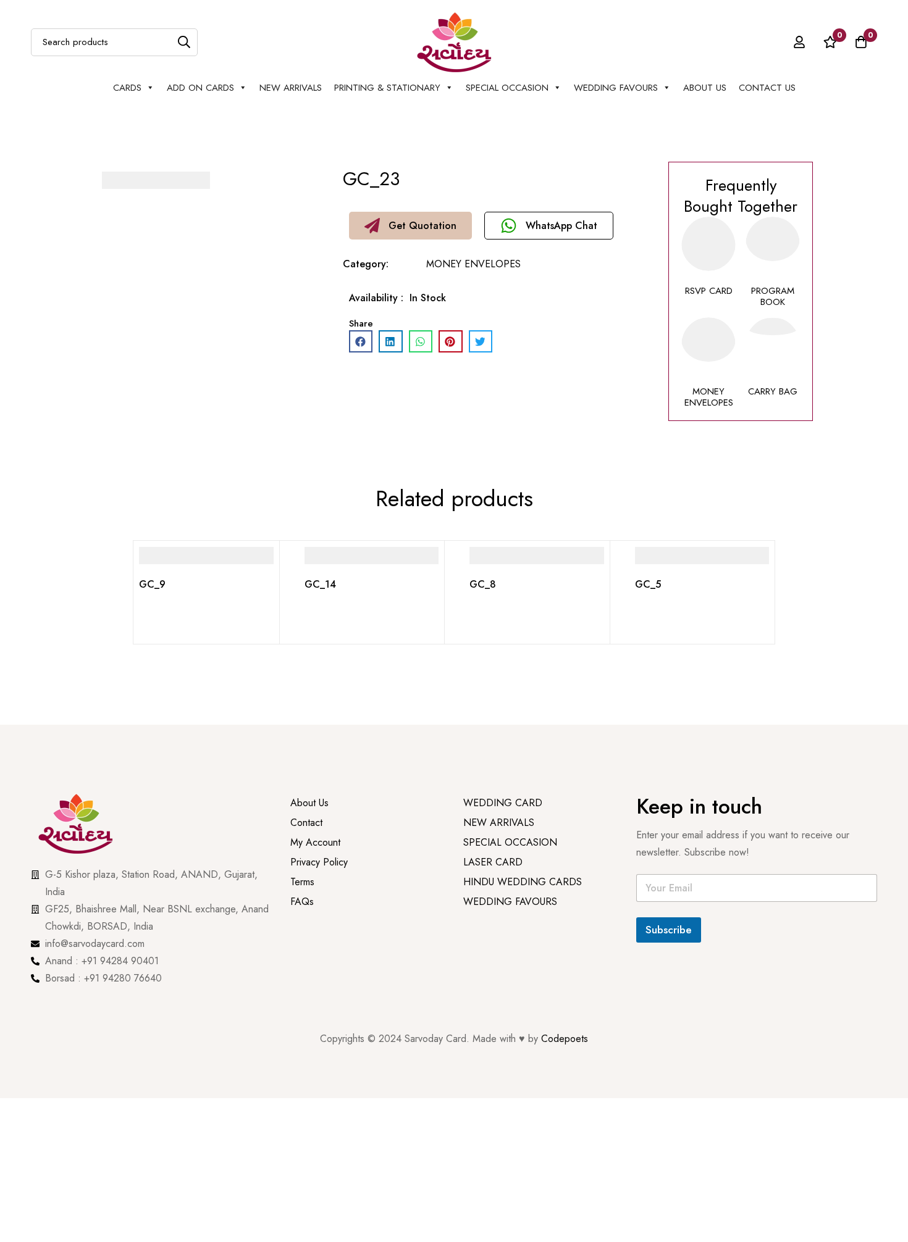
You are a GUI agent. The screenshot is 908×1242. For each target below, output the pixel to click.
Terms (302, 903)
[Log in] (799, 42)
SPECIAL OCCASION (507, 87)
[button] (410, 226)
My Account (315, 863)
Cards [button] (127, 87)
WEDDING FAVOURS (510, 922)
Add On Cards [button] (200, 87)
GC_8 (482, 584)
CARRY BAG (772, 391)
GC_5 (648, 584)
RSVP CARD (709, 291)
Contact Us (767, 87)
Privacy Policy (320, 883)
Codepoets (564, 1039)
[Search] (184, 42)
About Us (704, 87)
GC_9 (152, 584)
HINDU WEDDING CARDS (522, 903)
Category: (366, 264)
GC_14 (320, 584)
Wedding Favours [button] (616, 87)
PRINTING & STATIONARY (387, 87)
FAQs (302, 922)
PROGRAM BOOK (772, 296)
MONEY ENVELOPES (473, 264)
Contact (306, 843)
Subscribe (668, 929)
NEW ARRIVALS (290, 87)
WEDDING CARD (502, 824)
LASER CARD (493, 883)
